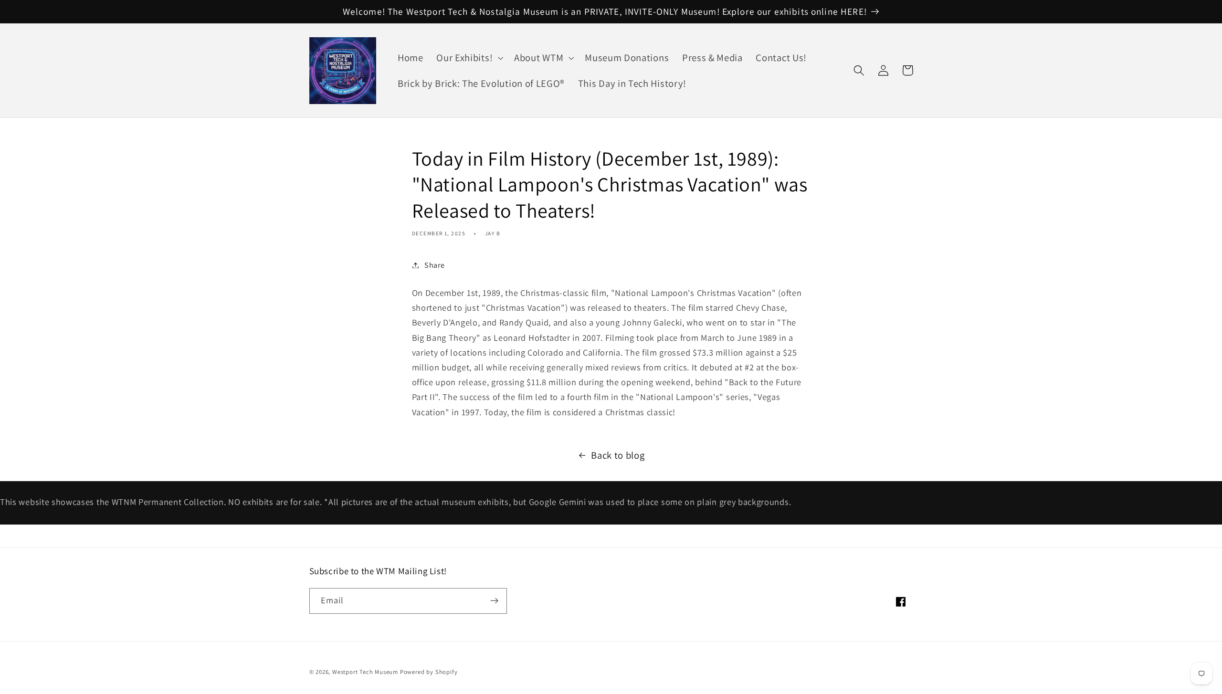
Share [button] (434, 265)
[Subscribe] (494, 601)
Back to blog (617, 455)
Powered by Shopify (429, 672)
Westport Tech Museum (365, 672)
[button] (468, 58)
